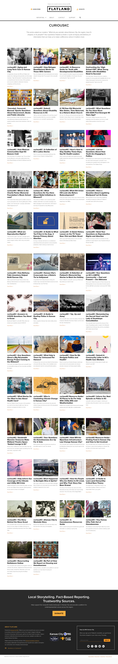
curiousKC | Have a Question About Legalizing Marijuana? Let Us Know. (97, 192)
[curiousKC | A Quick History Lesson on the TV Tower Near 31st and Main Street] (72, 220)
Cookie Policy (102, 656)
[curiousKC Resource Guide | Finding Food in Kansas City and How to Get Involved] (98, 426)
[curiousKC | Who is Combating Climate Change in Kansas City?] (45, 385)
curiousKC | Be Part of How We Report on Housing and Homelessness (45, 563)
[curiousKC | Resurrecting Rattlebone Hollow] (19, 550)
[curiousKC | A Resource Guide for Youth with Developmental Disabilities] (72, 56)
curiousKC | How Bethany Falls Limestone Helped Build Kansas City (18, 275)
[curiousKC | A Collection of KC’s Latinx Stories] (45, 138)
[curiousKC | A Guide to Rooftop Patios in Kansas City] (45, 303)
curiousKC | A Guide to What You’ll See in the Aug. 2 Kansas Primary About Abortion (45, 235)
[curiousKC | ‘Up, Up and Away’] (72, 303)
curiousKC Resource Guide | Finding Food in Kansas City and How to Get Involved (98, 439)
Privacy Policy (97, 656)
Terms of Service (109, 656)
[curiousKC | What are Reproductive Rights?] (19, 220)
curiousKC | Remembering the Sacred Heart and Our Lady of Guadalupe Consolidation (97, 317)
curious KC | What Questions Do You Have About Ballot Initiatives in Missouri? (44, 194)
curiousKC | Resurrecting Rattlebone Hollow (18, 562)
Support (72, 17)
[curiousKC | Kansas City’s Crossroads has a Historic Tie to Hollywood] (45, 261)
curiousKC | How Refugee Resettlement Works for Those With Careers (44, 69)
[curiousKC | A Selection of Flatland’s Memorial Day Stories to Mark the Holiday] (72, 261)
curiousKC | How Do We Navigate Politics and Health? (70, 357)
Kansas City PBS (14, 630)
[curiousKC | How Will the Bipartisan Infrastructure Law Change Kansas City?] (72, 426)
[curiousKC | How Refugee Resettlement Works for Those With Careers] (45, 56)
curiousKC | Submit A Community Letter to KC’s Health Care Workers (97, 357)
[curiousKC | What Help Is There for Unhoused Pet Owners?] (45, 344)
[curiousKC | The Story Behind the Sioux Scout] (19, 508)
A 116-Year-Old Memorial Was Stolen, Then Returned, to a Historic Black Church (72, 110)
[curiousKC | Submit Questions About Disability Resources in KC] (45, 97)
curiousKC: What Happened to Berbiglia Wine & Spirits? (45, 479)
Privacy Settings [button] (91, 656)
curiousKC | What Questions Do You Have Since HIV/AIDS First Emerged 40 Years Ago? (98, 111)
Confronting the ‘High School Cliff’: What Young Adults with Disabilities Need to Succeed (97, 70)
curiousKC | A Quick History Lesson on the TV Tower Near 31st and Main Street (72, 234)
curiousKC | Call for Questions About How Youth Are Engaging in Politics (96, 152)
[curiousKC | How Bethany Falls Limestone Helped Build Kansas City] (19, 261)
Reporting (40, 17)
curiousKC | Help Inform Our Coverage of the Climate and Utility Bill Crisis (19, 480)
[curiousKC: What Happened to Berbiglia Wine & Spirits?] (45, 467)
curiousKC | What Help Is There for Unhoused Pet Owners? (44, 357)
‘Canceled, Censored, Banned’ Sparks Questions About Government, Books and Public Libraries (19, 111)
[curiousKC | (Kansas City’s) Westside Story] (45, 508)
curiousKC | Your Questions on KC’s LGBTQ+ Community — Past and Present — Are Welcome (98, 276)
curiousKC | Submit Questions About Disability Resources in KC (45, 110)
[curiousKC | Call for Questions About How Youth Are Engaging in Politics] (98, 138)
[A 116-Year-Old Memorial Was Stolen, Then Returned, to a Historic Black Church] (72, 97)
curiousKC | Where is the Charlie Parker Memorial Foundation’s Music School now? (19, 194)
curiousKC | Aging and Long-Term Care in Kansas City (18, 69)
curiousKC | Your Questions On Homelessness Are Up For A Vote (45, 439)
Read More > (10, 86)
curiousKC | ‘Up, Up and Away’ (70, 315)
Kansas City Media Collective (32, 640)
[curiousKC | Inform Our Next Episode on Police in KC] (98, 385)
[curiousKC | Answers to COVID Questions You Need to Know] (19, 303)
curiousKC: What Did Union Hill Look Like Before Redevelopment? (72, 192)
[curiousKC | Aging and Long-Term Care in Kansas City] (19, 56)
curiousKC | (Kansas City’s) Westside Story (45, 520)
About (51, 17)
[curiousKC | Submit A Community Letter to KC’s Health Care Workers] (98, 344)
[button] (45, 17)
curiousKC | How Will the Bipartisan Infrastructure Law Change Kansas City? (71, 439)
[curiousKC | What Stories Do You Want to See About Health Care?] (19, 385)
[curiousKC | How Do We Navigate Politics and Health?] (72, 344)
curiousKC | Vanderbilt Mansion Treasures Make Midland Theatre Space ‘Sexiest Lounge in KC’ (18, 440)
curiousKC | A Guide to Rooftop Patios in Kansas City (44, 316)
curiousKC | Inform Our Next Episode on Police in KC (98, 397)
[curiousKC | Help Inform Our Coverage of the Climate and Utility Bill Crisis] (19, 467)
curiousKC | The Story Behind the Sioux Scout (17, 520)
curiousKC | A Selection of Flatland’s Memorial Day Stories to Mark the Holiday (72, 275)
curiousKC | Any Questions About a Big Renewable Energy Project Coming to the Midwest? (19, 358)
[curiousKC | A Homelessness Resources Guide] (72, 508)
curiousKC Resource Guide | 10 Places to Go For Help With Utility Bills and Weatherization (72, 399)
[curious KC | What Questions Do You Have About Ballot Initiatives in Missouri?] (45, 179)
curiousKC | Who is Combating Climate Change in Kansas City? (45, 398)
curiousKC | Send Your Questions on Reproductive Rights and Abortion (98, 234)
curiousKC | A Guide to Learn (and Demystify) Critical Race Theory (96, 480)
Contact (61, 17)
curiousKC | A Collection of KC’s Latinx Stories (45, 150)
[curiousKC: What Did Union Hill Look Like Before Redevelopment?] (72, 179)
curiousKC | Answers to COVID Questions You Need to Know (19, 316)
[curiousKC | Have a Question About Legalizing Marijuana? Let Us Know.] (98, 179)
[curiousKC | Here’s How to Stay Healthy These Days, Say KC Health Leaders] (72, 138)
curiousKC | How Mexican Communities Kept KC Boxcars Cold (18, 151)
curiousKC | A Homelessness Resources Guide (71, 522)
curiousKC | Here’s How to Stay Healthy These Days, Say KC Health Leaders (71, 151)
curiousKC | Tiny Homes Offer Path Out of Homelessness (96, 522)
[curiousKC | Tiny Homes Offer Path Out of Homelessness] (98, 508)
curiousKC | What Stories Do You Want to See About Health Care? (19, 398)
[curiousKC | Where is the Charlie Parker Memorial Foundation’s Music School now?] (19, 179)
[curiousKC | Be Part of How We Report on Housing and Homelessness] (45, 550)
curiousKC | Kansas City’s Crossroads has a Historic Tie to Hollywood (44, 275)
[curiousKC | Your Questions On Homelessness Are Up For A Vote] (45, 426)
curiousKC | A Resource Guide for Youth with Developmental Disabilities (71, 69)
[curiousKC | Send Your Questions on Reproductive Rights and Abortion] (98, 220)
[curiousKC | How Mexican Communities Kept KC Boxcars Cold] (19, 138)
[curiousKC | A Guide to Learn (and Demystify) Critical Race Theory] (98, 467)
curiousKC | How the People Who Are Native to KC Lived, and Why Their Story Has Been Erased (72, 482)
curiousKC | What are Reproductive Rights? (16, 232)
